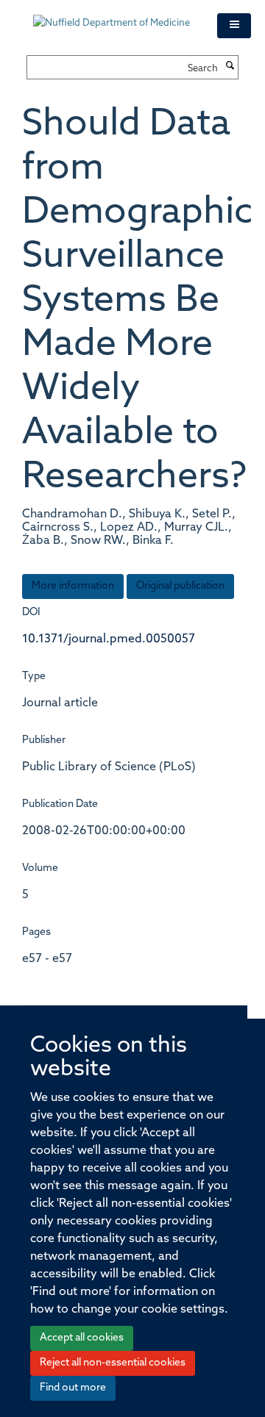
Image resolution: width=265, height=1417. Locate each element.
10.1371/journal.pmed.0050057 (108, 639)
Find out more (73, 1387)
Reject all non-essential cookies (113, 1362)
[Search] (230, 67)
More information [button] (73, 586)
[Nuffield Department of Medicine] (114, 16)
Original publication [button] (180, 586)
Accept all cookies (82, 1338)
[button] (234, 25)
